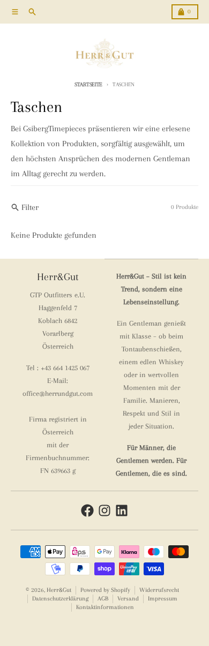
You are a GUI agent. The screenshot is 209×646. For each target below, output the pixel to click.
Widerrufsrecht (159, 590)
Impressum (162, 598)
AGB (103, 598)
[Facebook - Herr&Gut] (87, 510)
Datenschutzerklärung (60, 598)
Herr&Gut (59, 590)
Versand (128, 598)
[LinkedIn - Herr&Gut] (121, 510)
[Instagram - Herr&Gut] (104, 510)
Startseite (88, 84)
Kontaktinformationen (105, 607)
